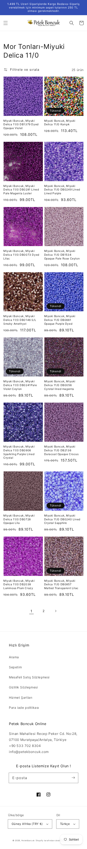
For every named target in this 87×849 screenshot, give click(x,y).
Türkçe (65, 824)
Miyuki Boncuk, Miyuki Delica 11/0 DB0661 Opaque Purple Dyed (60, 319)
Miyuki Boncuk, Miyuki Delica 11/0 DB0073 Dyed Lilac (21, 254)
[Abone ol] (73, 778)
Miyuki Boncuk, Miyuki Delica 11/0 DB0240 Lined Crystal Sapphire (62, 519)
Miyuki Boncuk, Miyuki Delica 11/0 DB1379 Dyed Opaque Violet (21, 124)
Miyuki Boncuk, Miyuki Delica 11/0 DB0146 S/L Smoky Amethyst (19, 319)
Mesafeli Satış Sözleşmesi (29, 677)
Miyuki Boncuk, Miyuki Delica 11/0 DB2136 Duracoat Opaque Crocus (61, 450)
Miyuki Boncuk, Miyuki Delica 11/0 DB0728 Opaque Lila (19, 519)
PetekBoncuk (28, 840)
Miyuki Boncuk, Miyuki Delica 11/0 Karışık (60, 122)
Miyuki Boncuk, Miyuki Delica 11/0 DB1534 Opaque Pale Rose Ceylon (62, 254)
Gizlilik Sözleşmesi (23, 687)
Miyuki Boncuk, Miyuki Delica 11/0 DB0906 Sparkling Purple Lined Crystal (19, 452)
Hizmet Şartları (20, 697)
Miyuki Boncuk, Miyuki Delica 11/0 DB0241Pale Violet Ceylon (20, 385)
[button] (5, 23)
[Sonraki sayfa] (55, 611)
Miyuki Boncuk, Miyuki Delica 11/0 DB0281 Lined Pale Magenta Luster (21, 189)
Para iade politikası (24, 707)
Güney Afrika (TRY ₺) (27, 824)
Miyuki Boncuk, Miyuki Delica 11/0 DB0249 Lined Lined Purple (62, 189)
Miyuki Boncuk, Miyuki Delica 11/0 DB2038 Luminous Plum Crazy (19, 584)
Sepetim (15, 667)
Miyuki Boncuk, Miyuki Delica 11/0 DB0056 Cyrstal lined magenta (60, 385)
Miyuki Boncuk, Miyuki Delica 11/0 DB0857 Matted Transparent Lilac (61, 584)
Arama (14, 657)
